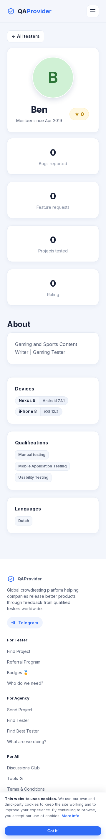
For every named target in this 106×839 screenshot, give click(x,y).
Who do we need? (25, 683)
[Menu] (93, 11)
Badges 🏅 (17, 672)
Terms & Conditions (26, 789)
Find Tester (18, 720)
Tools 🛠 (15, 778)
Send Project (19, 709)
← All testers (25, 36)
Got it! (53, 831)
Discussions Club (23, 767)
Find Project (18, 651)
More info (70, 816)
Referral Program (23, 661)
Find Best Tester (23, 730)
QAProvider (30, 578)
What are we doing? (26, 741)
